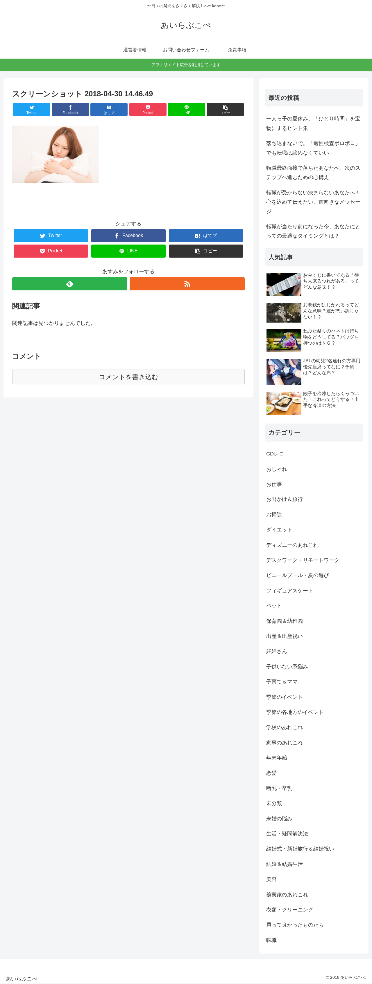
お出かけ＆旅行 (284, 499)
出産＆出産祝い (284, 636)
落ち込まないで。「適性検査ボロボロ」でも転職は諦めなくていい (313, 147)
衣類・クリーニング (289, 910)
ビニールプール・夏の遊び (297, 575)
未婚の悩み (279, 819)
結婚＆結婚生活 (284, 864)
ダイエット (279, 530)
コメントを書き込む (128, 377)
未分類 (274, 803)
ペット (274, 606)
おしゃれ (276, 469)
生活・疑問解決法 (287, 834)
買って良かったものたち (295, 925)
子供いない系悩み (287, 667)
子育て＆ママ (282, 682)
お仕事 (274, 484)
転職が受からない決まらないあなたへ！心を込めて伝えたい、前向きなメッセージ (313, 202)
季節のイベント (284, 697)
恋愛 (271, 773)
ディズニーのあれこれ (292, 545)
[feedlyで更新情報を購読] (69, 283)
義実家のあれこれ (287, 895)
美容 (271, 879)
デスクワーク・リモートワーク (302, 560)
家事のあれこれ (284, 743)
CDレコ (275, 454)
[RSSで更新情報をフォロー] (187, 283)
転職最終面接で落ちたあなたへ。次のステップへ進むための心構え (313, 172)
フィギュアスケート (289, 591)
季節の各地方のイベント (295, 712)
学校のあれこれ (284, 727)
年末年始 (276, 758)
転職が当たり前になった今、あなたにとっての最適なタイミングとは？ (313, 231)
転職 (271, 940)
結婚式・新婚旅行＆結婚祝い (300, 849)
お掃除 (274, 515)
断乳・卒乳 (279, 788)
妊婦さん (276, 651)
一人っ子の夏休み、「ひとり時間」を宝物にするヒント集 (313, 123)
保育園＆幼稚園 (284, 621)
